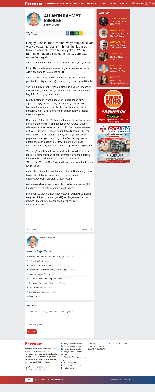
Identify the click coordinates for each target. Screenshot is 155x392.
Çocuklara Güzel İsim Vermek (43, 283)
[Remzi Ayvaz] (34, 19)
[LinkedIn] (40, 368)
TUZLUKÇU (112, 3)
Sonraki (86, 230)
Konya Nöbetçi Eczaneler (74, 344)
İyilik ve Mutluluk (37, 261)
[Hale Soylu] (103, 80)
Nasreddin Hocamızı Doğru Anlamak (45, 278)
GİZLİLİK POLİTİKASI (120, 344)
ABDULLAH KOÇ (117, 42)
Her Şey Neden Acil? (117, 58)
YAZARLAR (90, 3)
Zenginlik (33, 296)
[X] (31, 368)
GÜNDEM (50, 3)
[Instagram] (36, 368)
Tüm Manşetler (70, 363)
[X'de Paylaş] (72, 33)
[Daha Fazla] (81, 33)
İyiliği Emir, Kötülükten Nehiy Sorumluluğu (48, 270)
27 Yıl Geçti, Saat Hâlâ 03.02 (118, 23)
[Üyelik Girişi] (146, 3)
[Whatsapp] (44, 368)
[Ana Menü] (153, 3)
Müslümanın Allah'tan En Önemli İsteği (46, 256)
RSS (30, 380)
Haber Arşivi (69, 368)
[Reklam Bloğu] (113, 106)
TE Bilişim (126, 380)
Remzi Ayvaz (52, 25)
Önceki (32, 230)
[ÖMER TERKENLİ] (103, 33)
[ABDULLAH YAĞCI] (103, 21)
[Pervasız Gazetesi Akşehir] (34, 3)
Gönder (31, 332)
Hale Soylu (116, 77)
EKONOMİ (78, 3)
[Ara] (150, 3)
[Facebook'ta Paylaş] (67, 33)
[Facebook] (27, 368)
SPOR (69, 3)
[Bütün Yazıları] (91, 251)
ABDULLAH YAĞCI (118, 18)
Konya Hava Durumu (72, 346)
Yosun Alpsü (116, 54)
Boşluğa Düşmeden (38, 292)
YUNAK (101, 3)
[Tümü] (127, 13)
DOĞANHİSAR (136, 3)
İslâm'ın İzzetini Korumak (40, 265)
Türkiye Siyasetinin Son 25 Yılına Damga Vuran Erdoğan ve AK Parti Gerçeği (119, 34)
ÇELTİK (124, 3)
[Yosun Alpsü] (103, 56)
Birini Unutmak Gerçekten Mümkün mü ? (119, 81)
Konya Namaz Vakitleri (73, 349)
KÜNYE (93, 344)
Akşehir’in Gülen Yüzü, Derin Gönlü (118, 46)
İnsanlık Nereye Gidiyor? (40, 274)
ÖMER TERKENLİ (117, 30)
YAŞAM (60, 3)
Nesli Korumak (36, 287)
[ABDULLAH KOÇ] (103, 45)
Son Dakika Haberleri (72, 365)
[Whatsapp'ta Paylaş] (76, 33)
